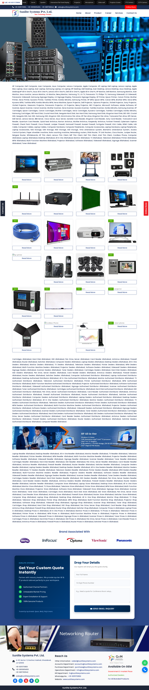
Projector (45, 2)
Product (97, 13)
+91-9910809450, (34, 7)
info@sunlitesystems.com (88, 670)
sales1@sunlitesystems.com (84, 661)
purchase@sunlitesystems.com (88, 667)
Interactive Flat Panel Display (27, 2)
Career (108, 13)
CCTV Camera (110, 2)
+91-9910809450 (22, 669)
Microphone (57, 2)
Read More (26, 180)
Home (78, 13)
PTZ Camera (97, 2)
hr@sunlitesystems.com (79, 673)
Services (119, 13)
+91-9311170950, (20, 7)
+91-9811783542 (48, 7)
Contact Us (132, 13)
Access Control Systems (127, 2)
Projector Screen (82, 2)
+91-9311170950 (22, 667)
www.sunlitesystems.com (74, 679)
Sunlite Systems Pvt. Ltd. (28, 655)
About (88, 13)
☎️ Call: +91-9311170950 (11, 2)
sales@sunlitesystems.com (68, 7)
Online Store (131, 7)
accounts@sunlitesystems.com (88, 664)
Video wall (69, 2)
